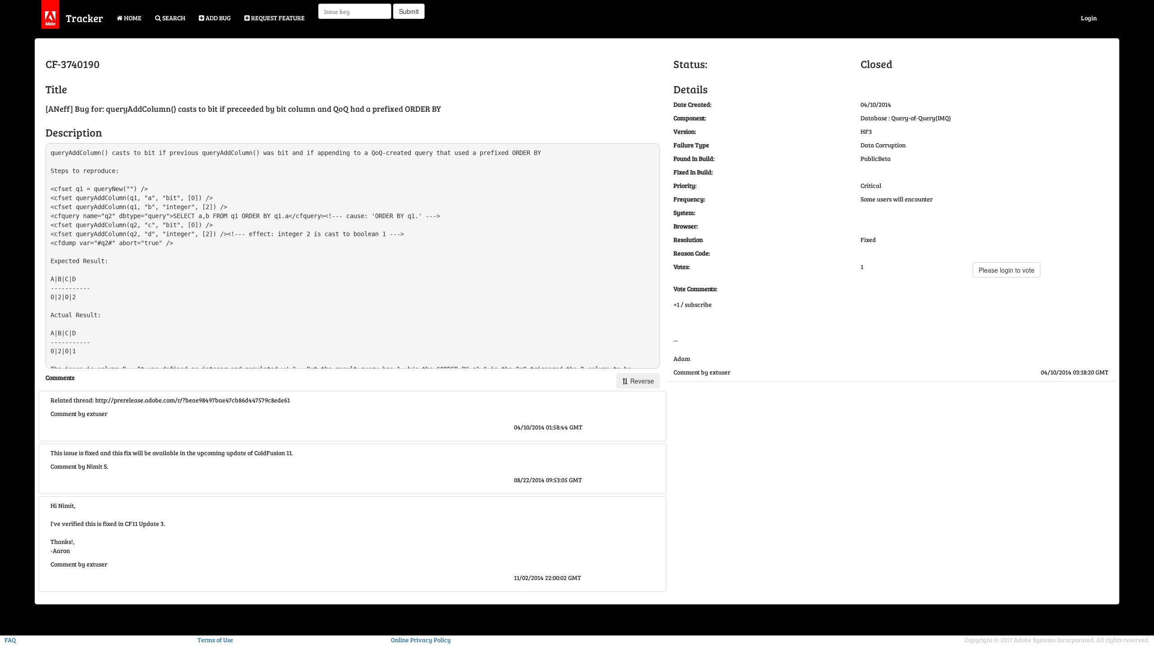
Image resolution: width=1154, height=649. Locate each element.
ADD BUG (217, 18)
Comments (60, 377)
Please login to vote (1007, 269)
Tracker (84, 18)
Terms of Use (215, 639)
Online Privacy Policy (421, 639)
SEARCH (173, 18)
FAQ (10, 639)
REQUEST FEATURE (277, 18)
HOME (132, 18)
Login (1089, 18)
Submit (409, 11)
